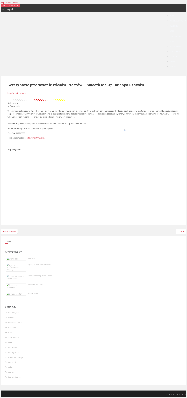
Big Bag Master (33, 293)
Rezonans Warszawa (36, 284)
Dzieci (172, 31)
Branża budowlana (178, 21)
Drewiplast (31, 258)
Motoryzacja (175, 46)
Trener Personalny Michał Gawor (40, 276)
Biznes (172, 16)
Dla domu (174, 26)
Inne (10, 342)
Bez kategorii (13, 312)
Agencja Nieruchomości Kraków (39, 265)
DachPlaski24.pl (10, 231)
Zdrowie (173, 67)
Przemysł (173, 56)
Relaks (172, 61)
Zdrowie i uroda (14, 377)
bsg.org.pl (7, 9)
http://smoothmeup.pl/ (17, 93)
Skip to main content (9, 2)
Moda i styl (174, 41)
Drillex (180, 231)
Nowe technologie (177, 51)
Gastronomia (175, 36)
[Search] (6, 243)
